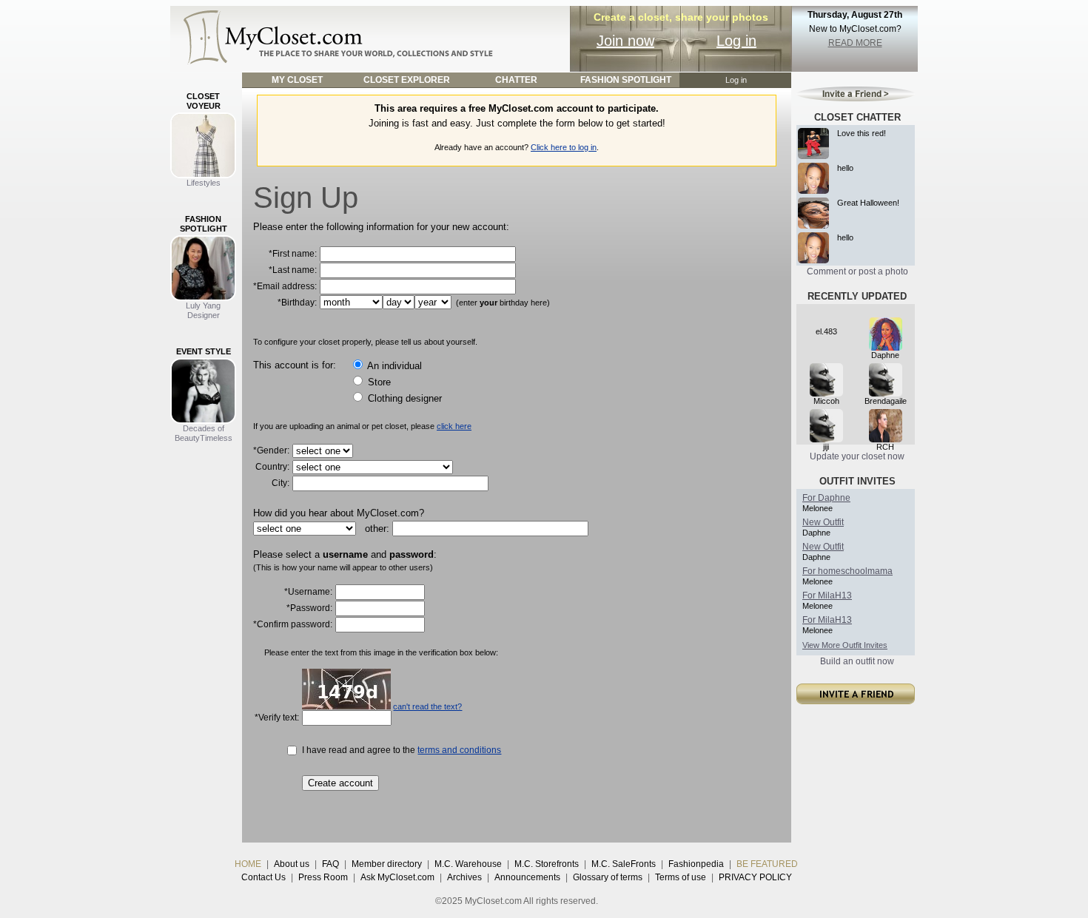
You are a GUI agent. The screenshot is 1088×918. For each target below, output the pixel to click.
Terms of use (680, 877)
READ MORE (855, 43)
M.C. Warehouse (468, 864)
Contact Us (263, 877)
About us (291, 864)
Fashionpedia (696, 864)
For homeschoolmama (847, 571)
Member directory (387, 864)
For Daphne (826, 498)
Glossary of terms (607, 877)
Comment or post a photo (857, 271)
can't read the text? (427, 706)
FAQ (330, 864)
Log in (736, 41)
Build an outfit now (857, 661)
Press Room (323, 877)
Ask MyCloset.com (397, 877)
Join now (625, 41)
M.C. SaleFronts (623, 864)
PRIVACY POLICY (755, 877)
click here (454, 426)
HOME (248, 864)
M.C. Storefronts (546, 864)
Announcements (527, 877)
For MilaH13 (827, 595)
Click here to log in (564, 147)
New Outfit (823, 522)
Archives (464, 877)
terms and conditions (459, 750)
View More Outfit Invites (844, 645)
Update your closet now (857, 456)
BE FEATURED (767, 864)
